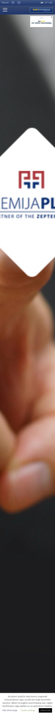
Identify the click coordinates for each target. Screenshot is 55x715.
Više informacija (9, 710)
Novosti (5, 2)
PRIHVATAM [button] (45, 710)
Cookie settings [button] (28, 710)
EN (51, 2)
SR (42, 2)
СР (46, 2)
